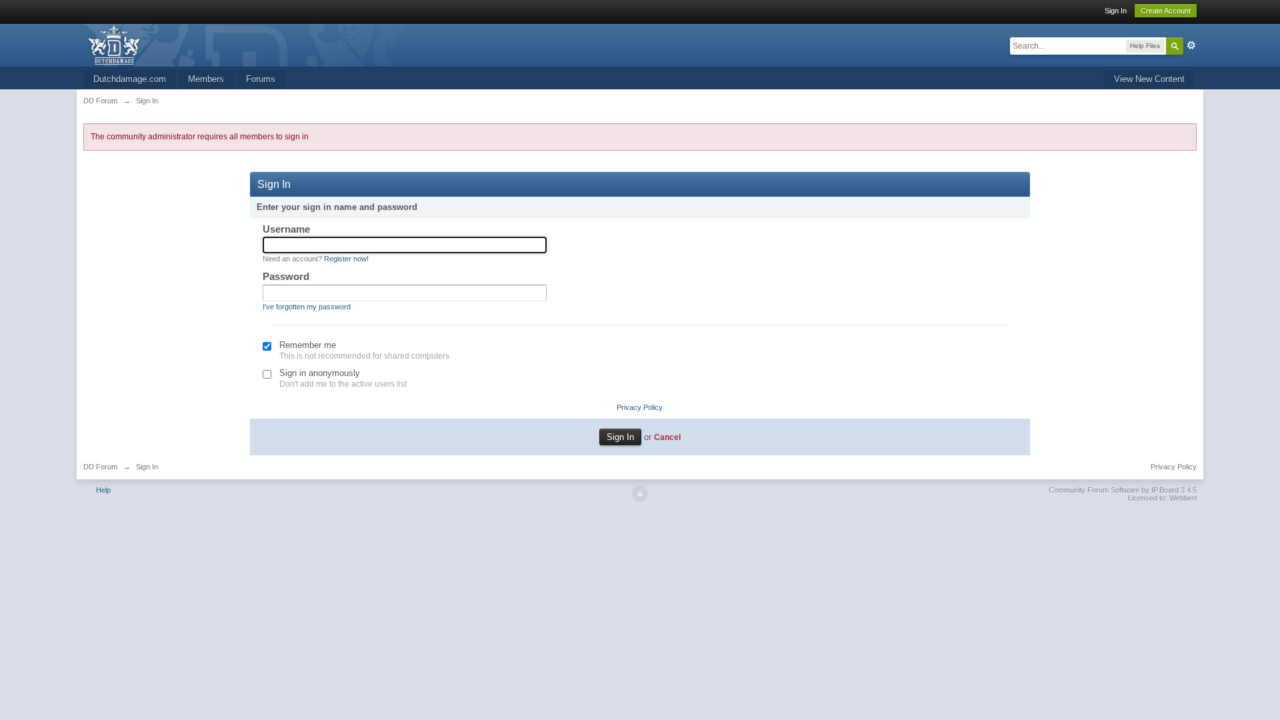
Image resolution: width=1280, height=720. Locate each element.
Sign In (1116, 11)
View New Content (1149, 79)
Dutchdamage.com (129, 79)
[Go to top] (640, 494)
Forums (260, 79)
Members (206, 79)
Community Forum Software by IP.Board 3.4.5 (1123, 490)
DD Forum (100, 467)
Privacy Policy (640, 407)
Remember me (307, 345)
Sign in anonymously (319, 373)
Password (286, 276)
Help (103, 490)
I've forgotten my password (307, 307)
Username (286, 229)
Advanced (1191, 45)
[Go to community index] (251, 44)
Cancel (667, 437)
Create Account (1166, 11)
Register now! (346, 259)
